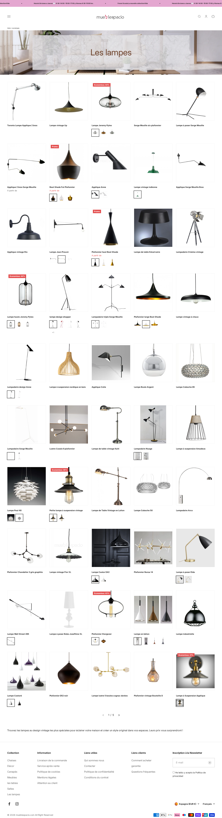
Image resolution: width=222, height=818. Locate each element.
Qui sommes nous (94, 760)
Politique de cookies (48, 771)
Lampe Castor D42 (100, 572)
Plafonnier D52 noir (59, 695)
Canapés (12, 771)
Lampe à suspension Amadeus (190, 448)
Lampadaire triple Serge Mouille (107, 317)
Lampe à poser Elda (185, 572)
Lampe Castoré (14, 695)
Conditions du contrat (96, 777)
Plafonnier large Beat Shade (147, 317)
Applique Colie (99, 387)
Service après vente (48, 765)
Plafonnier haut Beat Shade (105, 252)
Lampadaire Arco (184, 510)
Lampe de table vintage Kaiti (105, 448)
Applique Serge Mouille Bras (190, 187)
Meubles (12, 777)
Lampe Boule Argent (144, 387)
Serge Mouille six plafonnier (147, 125)
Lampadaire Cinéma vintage (189, 252)
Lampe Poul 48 (14, 510)
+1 (53, 332)
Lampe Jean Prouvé (59, 252)
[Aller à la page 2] (119, 715)
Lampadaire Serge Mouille (20, 448)
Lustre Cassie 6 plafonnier (62, 448)
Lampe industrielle (185, 634)
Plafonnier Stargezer (102, 634)
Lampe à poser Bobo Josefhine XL (66, 634)
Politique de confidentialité (99, 771)
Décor (10, 765)
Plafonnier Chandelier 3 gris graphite (25, 572)
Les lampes (13, 794)
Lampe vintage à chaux (187, 317)
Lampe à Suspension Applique (190, 695)
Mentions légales (46, 777)
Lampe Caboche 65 (185, 387)
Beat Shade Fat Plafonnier (62, 187)
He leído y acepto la (189, 774)
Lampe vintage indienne (145, 187)
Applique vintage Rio (17, 252)
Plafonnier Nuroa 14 (143, 572)
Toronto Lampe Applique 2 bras (22, 125)
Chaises (11, 760)
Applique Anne (99, 187)
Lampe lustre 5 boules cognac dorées (110, 695)
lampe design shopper (60, 317)
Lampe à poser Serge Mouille (190, 125)
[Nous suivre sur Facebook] (9, 804)
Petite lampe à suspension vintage (66, 510)
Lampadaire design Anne (19, 387)
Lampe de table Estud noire (147, 252)
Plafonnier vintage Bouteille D (148, 695)
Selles (10, 788)
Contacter (89, 765)
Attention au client (47, 783)
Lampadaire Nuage (143, 448)
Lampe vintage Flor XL (60, 572)
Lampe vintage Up (58, 125)
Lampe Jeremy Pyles (102, 125)
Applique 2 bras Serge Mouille (21, 187)
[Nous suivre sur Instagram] (17, 804)
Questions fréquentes (143, 771)
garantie (136, 765)
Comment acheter (141, 760)
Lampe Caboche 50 (143, 510)
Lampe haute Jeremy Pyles (20, 317)
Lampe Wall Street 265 (18, 634)
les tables (12, 783)
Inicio (9, 28)
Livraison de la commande (52, 760)
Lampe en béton (141, 634)
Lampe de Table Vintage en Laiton (108, 510)
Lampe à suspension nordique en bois (68, 387)
